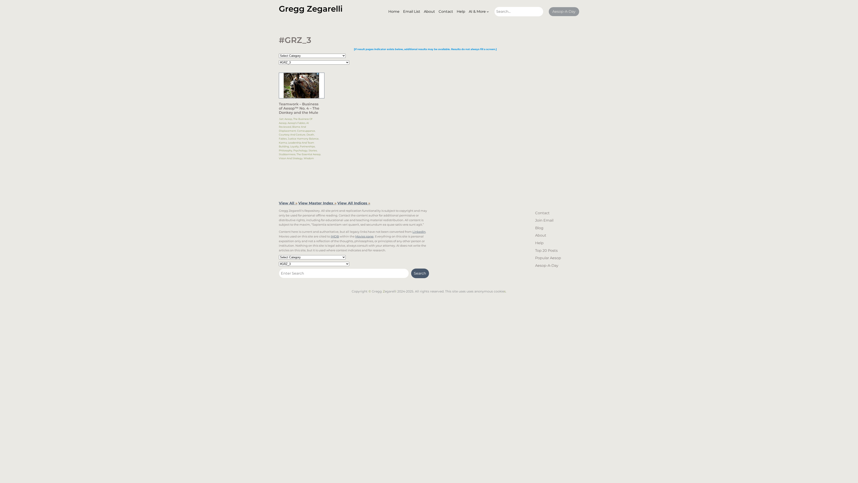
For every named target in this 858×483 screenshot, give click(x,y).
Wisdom (309, 158)
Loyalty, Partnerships (302, 146)
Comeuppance (306, 130)
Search (420, 273)
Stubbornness (287, 154)
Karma (283, 142)
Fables (283, 138)
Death (310, 134)
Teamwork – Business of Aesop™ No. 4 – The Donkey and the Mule (299, 108)
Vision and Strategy (291, 158)
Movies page (364, 236)
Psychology (300, 150)
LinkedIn (419, 231)
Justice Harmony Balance (303, 138)
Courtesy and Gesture (292, 134)
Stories (313, 150)
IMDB (335, 236)
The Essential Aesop (308, 154)
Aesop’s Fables (296, 123)
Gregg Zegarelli (311, 9)
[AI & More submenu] (488, 12)
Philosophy (285, 150)
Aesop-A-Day (564, 11)
